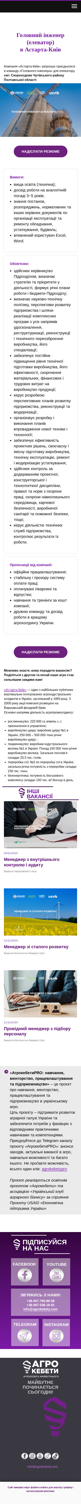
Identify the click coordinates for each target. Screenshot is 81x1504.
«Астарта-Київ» (15, 689)
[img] (24, 1275)
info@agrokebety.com (40, 1309)
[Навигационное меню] (74, 6)
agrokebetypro (54, 1169)
